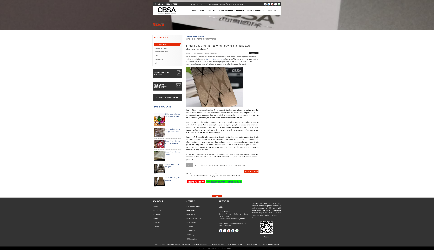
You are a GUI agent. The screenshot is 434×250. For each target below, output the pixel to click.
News (155, 206)
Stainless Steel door (199, 244)
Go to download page (236, 4)
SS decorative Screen (271, 244)
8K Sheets (186, 244)
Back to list (254, 53)
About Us (157, 210)
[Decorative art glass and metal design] (159, 144)
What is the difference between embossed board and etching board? (221, 165)
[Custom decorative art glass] (159, 168)
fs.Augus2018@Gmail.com (216, 4)
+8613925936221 (198, 4)
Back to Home (251, 171)
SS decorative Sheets (217, 244)
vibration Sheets (173, 244)
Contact (156, 223)
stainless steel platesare (214, 59)
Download (157, 214)
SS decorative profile (252, 244)
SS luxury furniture (235, 244)
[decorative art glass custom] (159, 181)
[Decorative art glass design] (159, 155)
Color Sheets (160, 244)
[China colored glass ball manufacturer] (159, 119)
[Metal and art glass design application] (159, 132)
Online (156, 227)
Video (155, 218)
